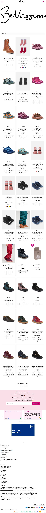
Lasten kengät (3, 468)
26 (7, 135)
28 (9, 135)
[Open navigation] (2, 1)
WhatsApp (4, 454)
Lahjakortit (3, 471)
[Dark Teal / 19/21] (25, 67)
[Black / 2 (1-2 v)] (38, 171)
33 (6, 137)
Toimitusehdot (3, 478)
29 (40, 135)
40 (39, 205)
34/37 (22, 65)
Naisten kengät (3, 464)
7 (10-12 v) (22, 101)
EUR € (42, 504)
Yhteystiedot (3, 475)
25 (12, 99)
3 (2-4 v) (20, 99)
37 (20, 270)
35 (10, 137)
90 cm (36, 269)
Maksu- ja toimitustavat (5, 479)
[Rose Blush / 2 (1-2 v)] (36, 171)
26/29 (24, 63)
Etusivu (3, 33)
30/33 (26, 63)
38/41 (24, 65)
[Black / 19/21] (20, 67)
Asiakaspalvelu (3, 474)
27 (36, 135)
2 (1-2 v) (34, 169)
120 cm (39, 269)
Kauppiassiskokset (4, 477)
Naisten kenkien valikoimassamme (7, 490)
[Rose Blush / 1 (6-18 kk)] (6, 206)
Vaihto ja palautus (4, 481)
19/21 (19, 63)
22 (36, 66)
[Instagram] (23, 407)
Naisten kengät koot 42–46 (6, 467)
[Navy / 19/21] (23, 67)
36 (18, 270)
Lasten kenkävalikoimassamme (6, 491)
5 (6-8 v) (26, 99)
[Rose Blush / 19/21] (22, 67)
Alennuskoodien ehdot (5, 482)
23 (38, 66)
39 (37, 205)
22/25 (22, 63)
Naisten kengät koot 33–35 (6, 466)
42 (8, 66)
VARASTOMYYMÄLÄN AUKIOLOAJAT (8, 473)
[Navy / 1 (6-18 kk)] (10, 206)
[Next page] (27, 386)
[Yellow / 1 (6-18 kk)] (9, 206)
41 (27, 270)
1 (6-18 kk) (5, 202)
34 (8, 137)
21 (34, 66)
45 (25, 272)
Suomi (35, 504)
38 (35, 205)
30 (25, 135)
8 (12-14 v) (26, 101)
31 (11, 135)
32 (13, 135)
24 (40, 66)
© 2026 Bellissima (4, 509)
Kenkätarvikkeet (4, 470)
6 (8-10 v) (19, 101)
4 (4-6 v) (23, 99)
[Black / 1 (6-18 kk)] (7, 206)
